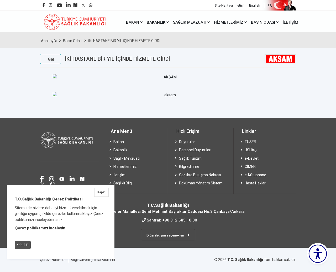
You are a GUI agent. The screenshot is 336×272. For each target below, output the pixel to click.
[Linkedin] (68, 3)
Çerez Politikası (52, 260)
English (254, 5)
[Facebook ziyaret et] (42, 178)
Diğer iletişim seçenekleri (165, 235)
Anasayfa (49, 41)
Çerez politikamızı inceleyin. (40, 228)
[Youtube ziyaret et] (61, 178)
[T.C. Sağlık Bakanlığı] (69, 144)
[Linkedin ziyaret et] (72, 178)
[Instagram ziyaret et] (51, 178)
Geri (51, 59)
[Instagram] (50, 4)
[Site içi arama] (268, 5)
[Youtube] (59, 3)
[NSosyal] (75, 3)
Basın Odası (72, 41)
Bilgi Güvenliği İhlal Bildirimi (93, 260)
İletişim (240, 5)
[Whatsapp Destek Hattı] (52, 183)
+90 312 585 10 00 (179, 220)
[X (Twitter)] (83, 4)
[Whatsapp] (90, 4)
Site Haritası (224, 5)
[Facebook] (44, 3)
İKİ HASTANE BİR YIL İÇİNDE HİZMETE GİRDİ (124, 41)
